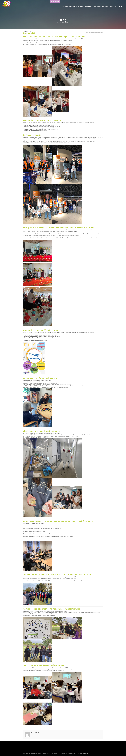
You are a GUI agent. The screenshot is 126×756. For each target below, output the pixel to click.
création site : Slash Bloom (82, 753)
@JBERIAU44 (25, 726)
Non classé (30, 726)
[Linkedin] (101, 32)
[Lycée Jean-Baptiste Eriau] (6, 4)
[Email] (90, 32)
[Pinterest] (97, 32)
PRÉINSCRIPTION (55, 1)
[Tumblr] (99, 32)
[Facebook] (93, 32)
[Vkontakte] (102, 32)
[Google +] (95, 32)
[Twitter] (92, 32)
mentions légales (71, 753)
